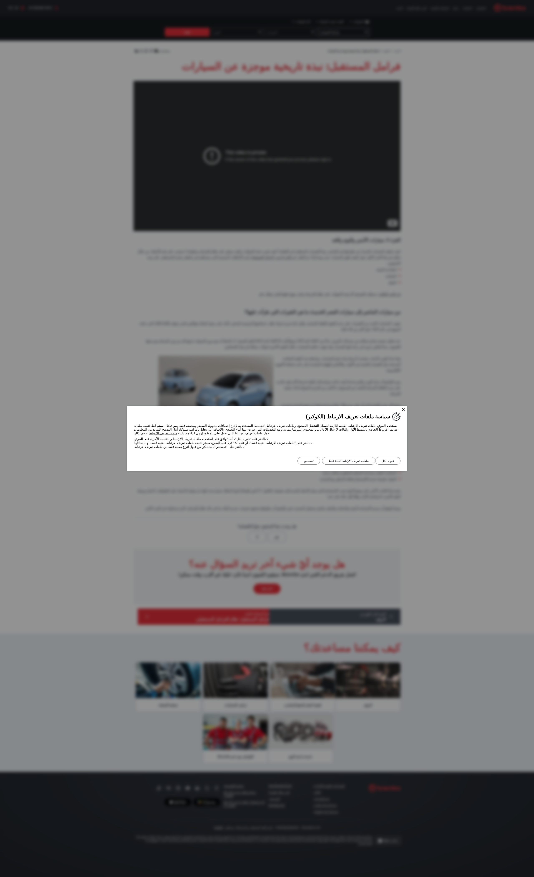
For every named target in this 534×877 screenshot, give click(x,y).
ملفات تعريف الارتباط (163, 433)
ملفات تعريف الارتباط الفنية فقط (349, 460)
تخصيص (309, 460)
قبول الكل (388, 460)
